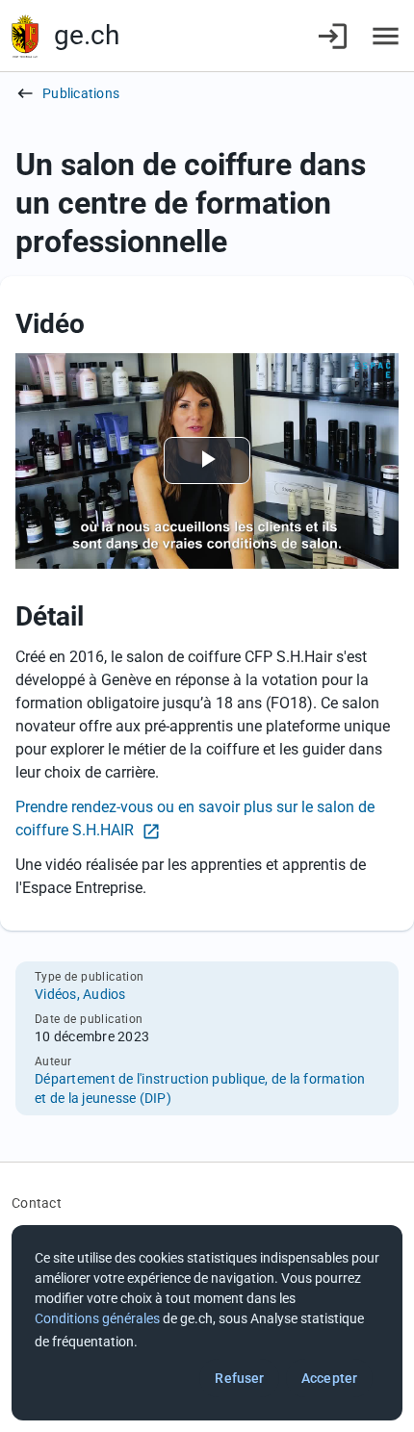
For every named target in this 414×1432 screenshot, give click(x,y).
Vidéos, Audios (80, 994)
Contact (37, 1203)
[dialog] (207, 1322)
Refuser (239, 1378)
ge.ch (86, 35)
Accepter (329, 1378)
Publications (80, 93)
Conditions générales (97, 1318)
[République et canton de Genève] (25, 36)
